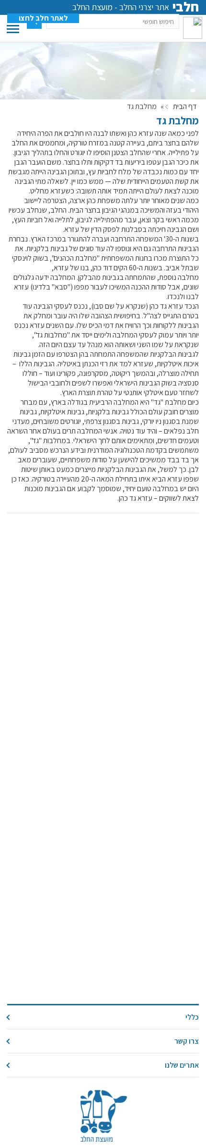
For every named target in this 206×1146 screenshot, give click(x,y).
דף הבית (184, 106)
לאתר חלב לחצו (43, 18)
